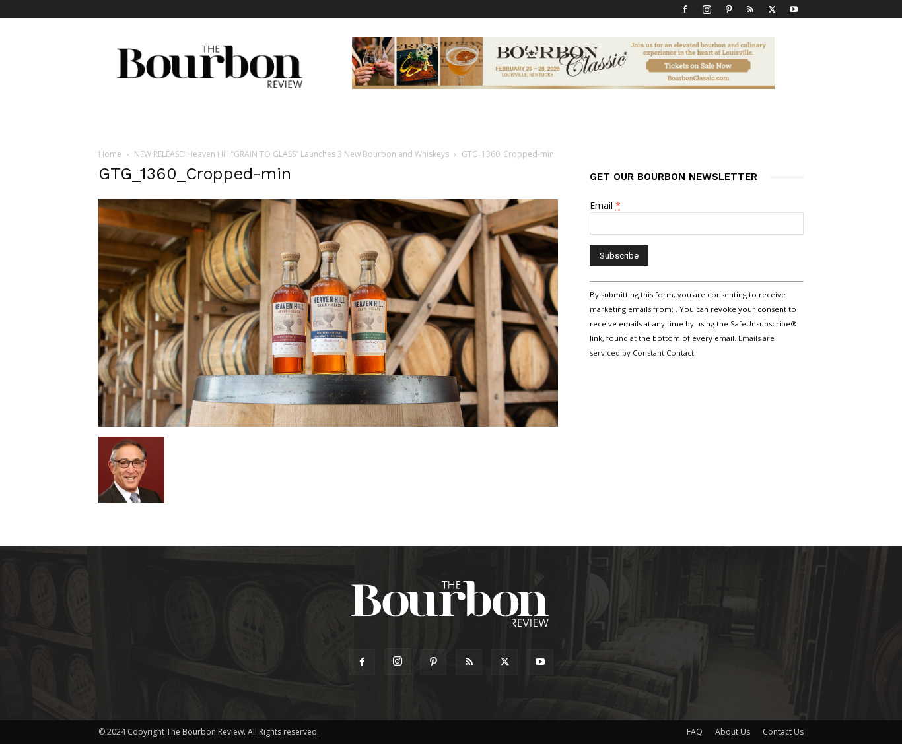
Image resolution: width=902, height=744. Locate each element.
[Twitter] (772, 9)
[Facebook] (685, 9)
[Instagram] (706, 9)
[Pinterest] (728, 9)
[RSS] (750, 9)
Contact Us (783, 731)
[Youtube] (794, 9)
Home (109, 154)
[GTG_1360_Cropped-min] (328, 423)
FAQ (695, 731)
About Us (732, 731)
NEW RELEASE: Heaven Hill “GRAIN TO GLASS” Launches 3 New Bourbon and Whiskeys (291, 154)
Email (605, 205)
